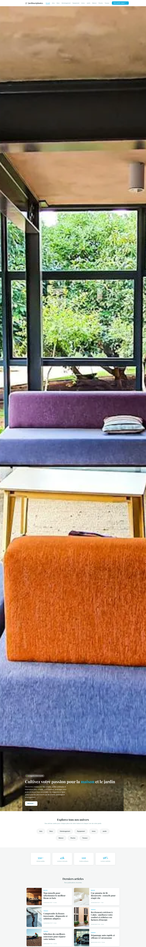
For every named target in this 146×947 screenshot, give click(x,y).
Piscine (101, 3)
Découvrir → (31, 803)
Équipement (76, 3)
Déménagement (66, 3)
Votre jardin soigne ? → (120, 3)
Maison (94, 3)
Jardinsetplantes (34, 3)
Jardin (88, 3)
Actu (53, 3)
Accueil (48, 3)
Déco (58, 3)
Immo (83, 3)
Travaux (107, 3)
